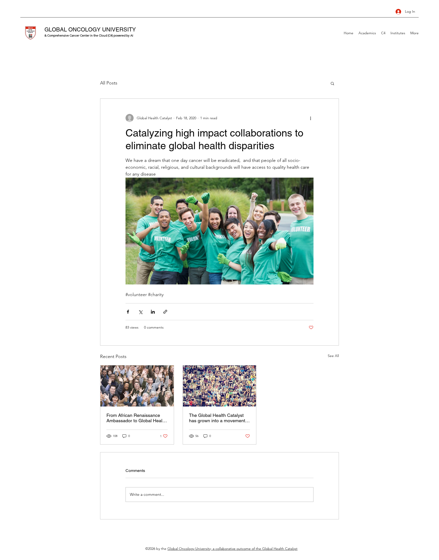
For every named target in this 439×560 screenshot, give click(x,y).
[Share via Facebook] (128, 311)
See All (333, 355)
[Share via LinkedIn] (152, 311)
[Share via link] (165, 311)
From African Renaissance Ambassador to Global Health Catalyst (136, 418)
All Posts (108, 83)
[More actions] (310, 118)
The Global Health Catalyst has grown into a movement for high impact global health (217, 418)
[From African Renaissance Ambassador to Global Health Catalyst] (137, 385)
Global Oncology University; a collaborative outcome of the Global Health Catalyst (232, 548)
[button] (332, 83)
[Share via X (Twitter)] (140, 311)
